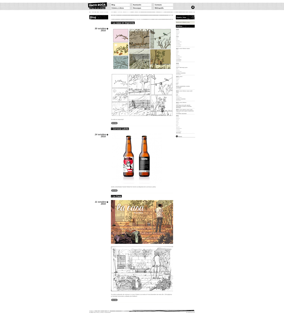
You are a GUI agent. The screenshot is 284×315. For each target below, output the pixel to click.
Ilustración (137, 5)
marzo (188, 48)
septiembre (183, 86)
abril (180, 67)
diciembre (178, 107)
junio (186, 67)
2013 (177, 102)
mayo (177, 36)
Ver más (114, 123)
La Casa (117, 196)
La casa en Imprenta (123, 23)
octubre (178, 73)
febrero (184, 48)
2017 (177, 48)
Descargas (137, 8)
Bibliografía (159, 8)
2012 (177, 109)
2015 (177, 76)
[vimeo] (193, 7)
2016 (177, 63)
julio (177, 94)
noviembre (178, 59)
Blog (113, 5)
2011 (177, 115)
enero (180, 48)
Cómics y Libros (117, 8)
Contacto (158, 5)
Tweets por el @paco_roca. (183, 22)
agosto (178, 86)
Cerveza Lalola (120, 129)
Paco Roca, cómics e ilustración (102, 312)
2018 (177, 29)
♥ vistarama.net (190, 312)
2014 (177, 91)
